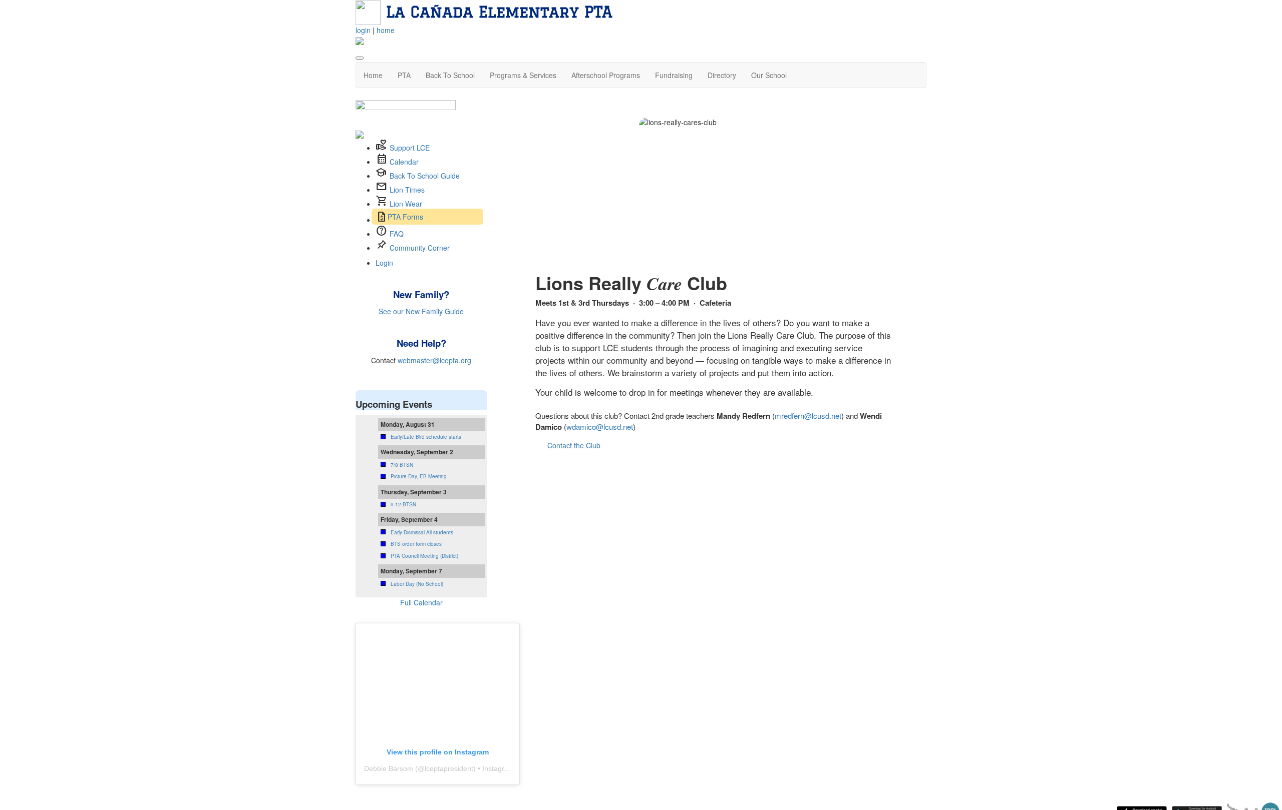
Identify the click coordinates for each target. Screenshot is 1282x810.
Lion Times (407, 190)
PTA (404, 75)
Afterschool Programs (605, 75)
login (363, 30)
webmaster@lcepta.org (434, 360)
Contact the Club (573, 445)
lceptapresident (449, 768)
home (386, 30)
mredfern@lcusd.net (808, 415)
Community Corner (420, 248)
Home (373, 75)
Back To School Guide (425, 176)
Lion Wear (406, 204)
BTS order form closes (416, 543)
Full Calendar (421, 602)
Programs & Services (523, 75)
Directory (722, 75)
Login (384, 263)
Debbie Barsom (388, 768)
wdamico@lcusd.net (599, 426)
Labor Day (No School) (417, 583)
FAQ (397, 234)
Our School (769, 75)
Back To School (450, 75)
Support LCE (410, 148)
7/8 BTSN (402, 464)
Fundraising (674, 75)
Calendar (404, 162)
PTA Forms (405, 217)
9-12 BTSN (403, 504)
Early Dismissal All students (422, 532)
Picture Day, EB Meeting (419, 476)
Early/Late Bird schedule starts (426, 436)
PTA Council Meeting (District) (424, 555)
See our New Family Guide (421, 311)
